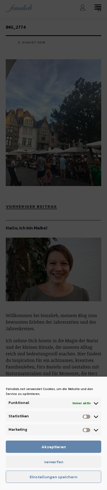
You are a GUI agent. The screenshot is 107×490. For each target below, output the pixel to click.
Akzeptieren (53, 447)
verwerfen (53, 462)
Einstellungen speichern (53, 477)
